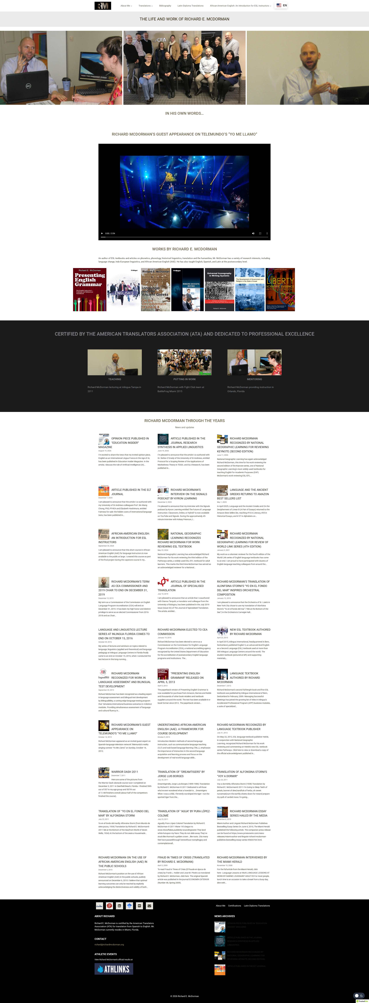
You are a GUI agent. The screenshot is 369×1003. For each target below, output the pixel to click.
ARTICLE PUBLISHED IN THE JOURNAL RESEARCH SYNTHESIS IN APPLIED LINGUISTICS (181, 443)
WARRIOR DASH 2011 (124, 772)
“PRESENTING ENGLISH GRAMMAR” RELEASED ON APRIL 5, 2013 (181, 678)
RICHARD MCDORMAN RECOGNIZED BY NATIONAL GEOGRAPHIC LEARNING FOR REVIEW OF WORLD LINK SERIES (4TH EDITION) (242, 540)
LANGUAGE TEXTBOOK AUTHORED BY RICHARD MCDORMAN (238, 678)
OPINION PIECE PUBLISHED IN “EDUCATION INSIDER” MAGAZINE (123, 443)
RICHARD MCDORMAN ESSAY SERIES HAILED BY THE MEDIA (248, 813)
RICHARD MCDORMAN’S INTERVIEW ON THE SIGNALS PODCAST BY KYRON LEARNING (182, 494)
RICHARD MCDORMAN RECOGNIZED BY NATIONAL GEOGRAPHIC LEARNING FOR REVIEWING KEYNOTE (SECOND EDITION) (243, 445)
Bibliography (165, 5)
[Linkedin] (119, 905)
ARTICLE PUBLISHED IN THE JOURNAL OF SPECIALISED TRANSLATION (181, 586)
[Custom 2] (109, 905)
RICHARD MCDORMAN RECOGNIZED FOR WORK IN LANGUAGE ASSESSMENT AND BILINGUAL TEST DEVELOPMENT (124, 680)
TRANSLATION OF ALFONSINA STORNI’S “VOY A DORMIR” (242, 774)
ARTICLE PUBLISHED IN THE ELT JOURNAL (131, 492)
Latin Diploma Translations (191, 5)
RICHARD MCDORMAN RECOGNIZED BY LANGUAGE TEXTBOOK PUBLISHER (241, 727)
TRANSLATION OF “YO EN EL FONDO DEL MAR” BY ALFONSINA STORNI (123, 813)
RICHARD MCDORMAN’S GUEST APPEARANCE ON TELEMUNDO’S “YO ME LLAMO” (124, 729)
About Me (220, 905)
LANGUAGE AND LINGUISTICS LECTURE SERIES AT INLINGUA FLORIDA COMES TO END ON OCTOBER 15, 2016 (124, 634)
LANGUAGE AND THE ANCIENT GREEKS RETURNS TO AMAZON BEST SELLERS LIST (243, 494)
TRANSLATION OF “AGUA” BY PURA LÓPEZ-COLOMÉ (184, 813)
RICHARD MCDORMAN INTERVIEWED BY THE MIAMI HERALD (242, 859)
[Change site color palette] (359, 996)
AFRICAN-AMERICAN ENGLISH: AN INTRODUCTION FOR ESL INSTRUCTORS (124, 538)
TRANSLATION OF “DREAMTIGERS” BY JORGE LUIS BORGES (181, 774)
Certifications (234, 905)
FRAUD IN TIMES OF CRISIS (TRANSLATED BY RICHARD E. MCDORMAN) (184, 859)
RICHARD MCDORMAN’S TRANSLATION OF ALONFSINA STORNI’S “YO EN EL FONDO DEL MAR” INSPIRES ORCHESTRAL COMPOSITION (243, 588)
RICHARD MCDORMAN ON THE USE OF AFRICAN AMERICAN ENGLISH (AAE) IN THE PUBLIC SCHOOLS (122, 862)
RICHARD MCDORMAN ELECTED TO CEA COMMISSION (182, 632)
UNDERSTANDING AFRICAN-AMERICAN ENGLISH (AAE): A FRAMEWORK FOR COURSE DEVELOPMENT (182, 729)
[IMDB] (139, 905)
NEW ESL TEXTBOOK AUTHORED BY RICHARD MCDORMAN (250, 632)
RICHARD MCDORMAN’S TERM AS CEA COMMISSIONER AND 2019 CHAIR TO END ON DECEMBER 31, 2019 (123, 588)
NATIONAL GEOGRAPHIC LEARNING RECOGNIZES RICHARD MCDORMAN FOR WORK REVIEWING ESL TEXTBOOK (179, 540)
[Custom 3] (129, 905)
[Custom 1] (99, 905)
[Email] (149, 905)
